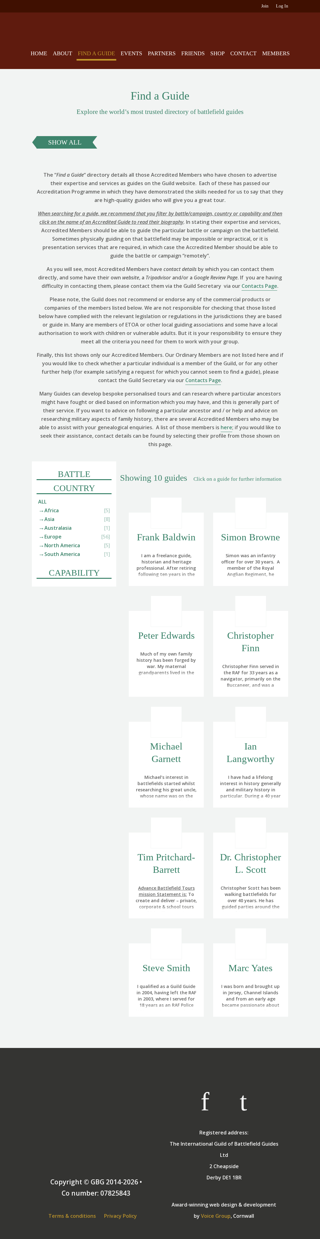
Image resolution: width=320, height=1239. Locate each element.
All (42, 501)
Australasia (58, 527)
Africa (51, 510)
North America (62, 545)
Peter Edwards (166, 635)
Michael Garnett (166, 752)
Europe (53, 536)
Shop (217, 53)
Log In (282, 6)
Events (131, 53)
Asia (49, 519)
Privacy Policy (120, 1215)
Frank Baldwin (166, 537)
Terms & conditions (72, 1215)
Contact (243, 53)
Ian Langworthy (251, 752)
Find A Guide (96, 53)
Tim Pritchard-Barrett (166, 863)
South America (62, 554)
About (62, 53)
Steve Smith (166, 967)
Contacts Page (259, 286)
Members (276, 53)
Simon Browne (250, 537)
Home (39, 53)
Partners (162, 53)
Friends (193, 53)
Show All (65, 142)
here (226, 427)
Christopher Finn (250, 641)
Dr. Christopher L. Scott (250, 863)
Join (264, 6)
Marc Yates (250, 967)
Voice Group (216, 1215)
